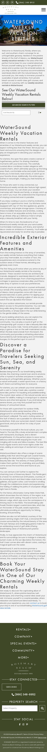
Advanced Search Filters (23, 105)
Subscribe (11, 687)
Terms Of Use (28, 734)
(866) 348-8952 (27, 2)
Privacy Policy (38, 734)
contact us (34, 603)
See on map (42, 738)
